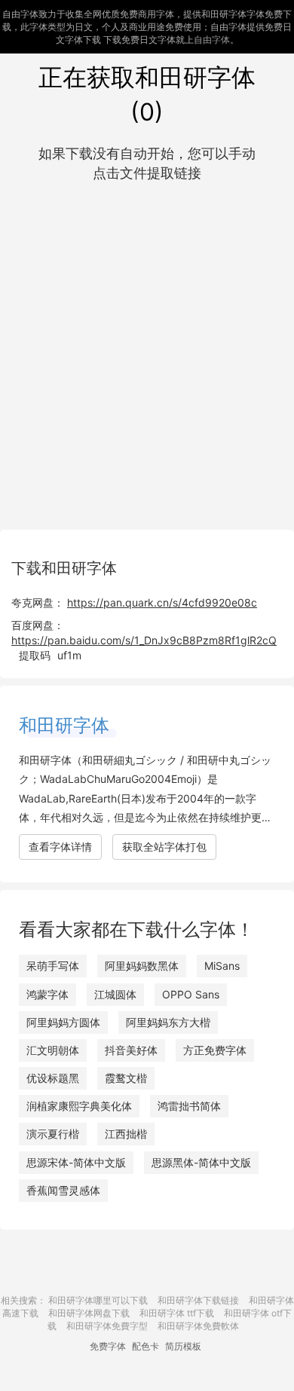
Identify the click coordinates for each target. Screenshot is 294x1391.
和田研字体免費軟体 (198, 1325)
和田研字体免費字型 (107, 1325)
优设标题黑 (52, 1078)
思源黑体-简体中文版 (201, 1162)
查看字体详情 (60, 846)
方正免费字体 (215, 1050)
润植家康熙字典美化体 (79, 1105)
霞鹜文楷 (126, 1078)
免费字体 (108, 1346)
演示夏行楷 (52, 1133)
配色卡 (145, 1346)
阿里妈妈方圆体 (63, 1022)
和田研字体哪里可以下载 (98, 1300)
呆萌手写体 (52, 965)
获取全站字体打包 (164, 846)
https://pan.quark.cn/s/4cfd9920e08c (162, 602)
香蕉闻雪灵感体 (63, 1190)
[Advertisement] (147, 353)
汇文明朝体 (52, 1050)
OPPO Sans (190, 994)
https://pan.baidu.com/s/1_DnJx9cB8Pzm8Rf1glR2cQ (144, 640)
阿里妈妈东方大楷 (168, 1022)
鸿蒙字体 (47, 994)
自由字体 (212, 39)
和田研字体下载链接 (198, 1300)
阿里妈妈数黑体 (142, 965)
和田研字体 (64, 725)
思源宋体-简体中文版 (76, 1162)
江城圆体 (115, 994)
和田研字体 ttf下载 (176, 1313)
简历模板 (183, 1346)
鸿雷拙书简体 (189, 1105)
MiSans (222, 965)
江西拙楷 (126, 1133)
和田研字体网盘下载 (89, 1313)
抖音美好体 (131, 1050)
